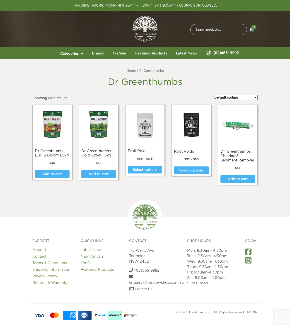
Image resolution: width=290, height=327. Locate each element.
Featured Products (151, 53)
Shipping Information (51, 269)
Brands (98, 53)
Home (131, 71)
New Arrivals (92, 256)
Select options (145, 169)
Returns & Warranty (49, 283)
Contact (39, 256)
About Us (40, 250)
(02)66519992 (226, 53)
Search (241, 29)
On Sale (119, 53)
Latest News (186, 53)
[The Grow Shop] (145, 29)
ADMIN (252, 312)
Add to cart (52, 174)
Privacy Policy (44, 276)
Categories (69, 53)
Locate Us (143, 289)
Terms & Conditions (49, 263)
